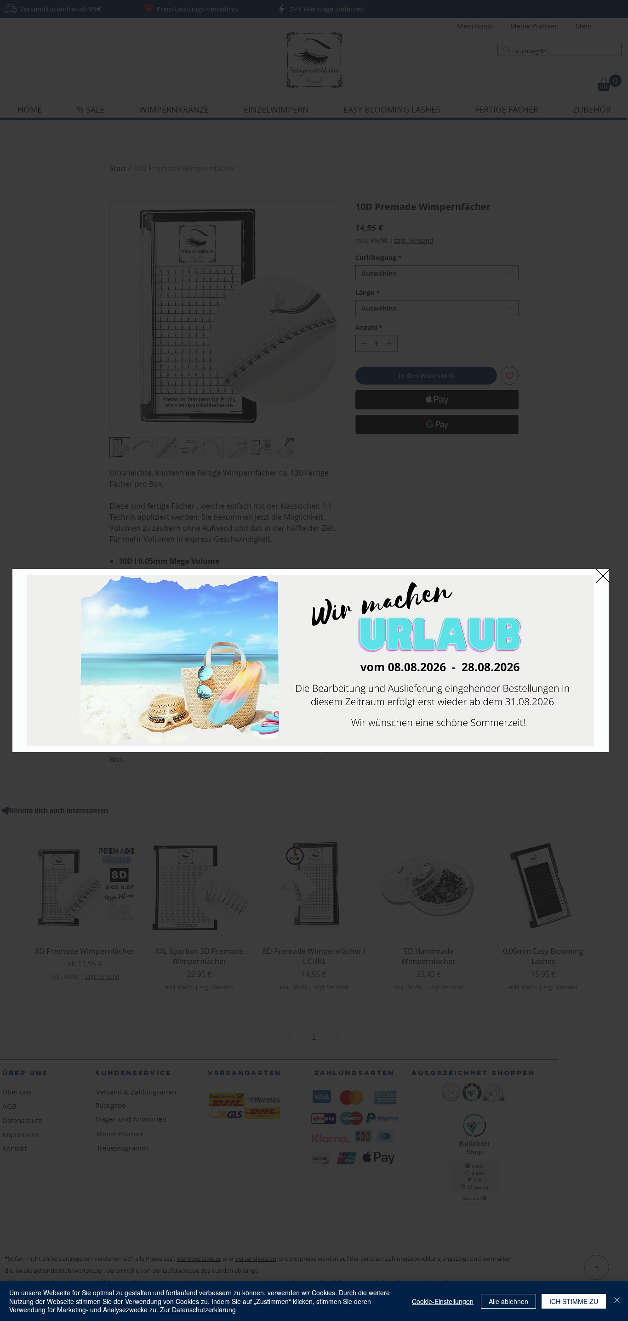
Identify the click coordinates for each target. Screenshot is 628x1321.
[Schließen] (616, 1301)
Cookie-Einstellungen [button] (443, 1301)
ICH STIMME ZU (573, 1301)
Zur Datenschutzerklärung (198, 1309)
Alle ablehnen (508, 1301)
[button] (603, 576)
